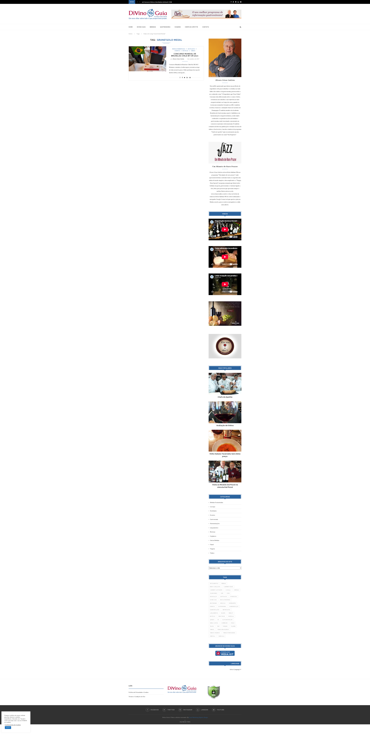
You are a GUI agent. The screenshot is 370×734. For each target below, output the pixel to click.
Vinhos (193, 50)
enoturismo (213, 603)
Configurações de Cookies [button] (13, 725)
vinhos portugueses (229, 632)
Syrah (232, 623)
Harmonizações (215, 523)
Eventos (177, 50)
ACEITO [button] (8, 727)
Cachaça (228, 590)
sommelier (224, 623)
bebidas (224, 583)
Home (130, 34)
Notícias (185, 50)
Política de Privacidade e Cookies (138, 692)
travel (212, 626)
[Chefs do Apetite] (225, 374)
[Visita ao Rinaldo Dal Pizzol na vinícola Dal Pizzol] (225, 461)
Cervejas (212, 507)
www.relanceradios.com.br (219, 194)
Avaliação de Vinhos (225, 425)
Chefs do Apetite (225, 397)
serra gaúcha (214, 623)
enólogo (223, 603)
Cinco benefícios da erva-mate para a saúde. (156, 2)
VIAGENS (178, 27)
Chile (228, 593)
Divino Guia (213, 599)
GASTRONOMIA (165, 27)
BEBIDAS (153, 27)
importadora (226, 609)
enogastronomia (225, 599)
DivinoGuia (233, 596)
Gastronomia (214, 519)
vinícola (212, 636)
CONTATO (205, 27)
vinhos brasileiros (223, 629)
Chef (222, 593)
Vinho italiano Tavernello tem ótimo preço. (224, 455)
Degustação (213, 596)
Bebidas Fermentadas (178, 49)
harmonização (233, 606)
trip (218, 626)
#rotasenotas (214, 583)
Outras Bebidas (214, 540)
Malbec (223, 613)
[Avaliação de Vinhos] (225, 402)
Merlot (231, 613)
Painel (212, 544)
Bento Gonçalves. (215, 586)
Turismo (225, 626)
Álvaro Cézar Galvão (178, 59)
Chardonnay (213, 593)
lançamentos (214, 613)
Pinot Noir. (221, 616)
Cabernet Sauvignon (216, 590)
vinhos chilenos (215, 632)
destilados (223, 596)
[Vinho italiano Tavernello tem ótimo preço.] (225, 431)
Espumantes (232, 603)
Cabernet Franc (228, 586)
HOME (131, 27)
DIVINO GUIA (141, 27)
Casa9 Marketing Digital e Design (198, 717)
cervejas (236, 590)
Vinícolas (221, 636)
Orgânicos (213, 536)
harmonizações (214, 609)
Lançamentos (214, 528)
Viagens (212, 549)
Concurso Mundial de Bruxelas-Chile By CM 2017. (185, 55)
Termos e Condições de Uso (137, 696)
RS (218, 619)
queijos (212, 619)
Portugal (231, 616)
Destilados (191, 49)
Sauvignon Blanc (227, 619)
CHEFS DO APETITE (191, 27)
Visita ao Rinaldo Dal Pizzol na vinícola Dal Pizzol (225, 486)
